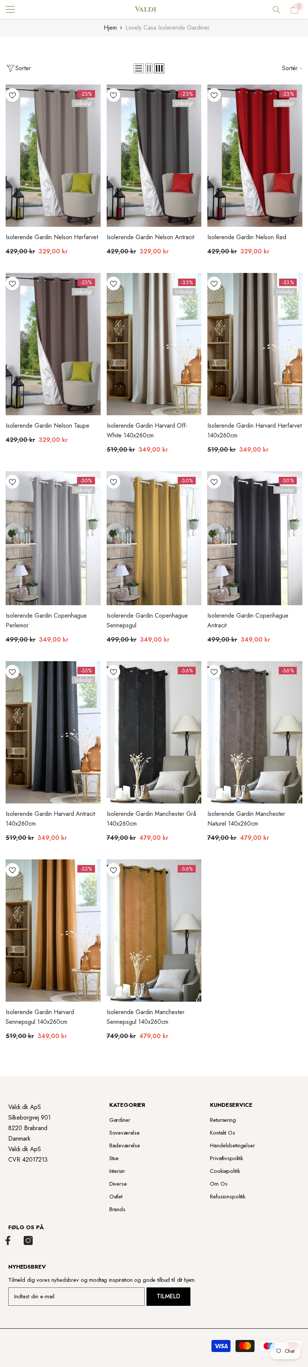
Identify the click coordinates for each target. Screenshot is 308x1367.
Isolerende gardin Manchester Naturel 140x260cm (246, 818)
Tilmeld (168, 1296)
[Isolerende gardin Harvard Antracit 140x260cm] (53, 732)
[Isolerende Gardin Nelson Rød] (254, 155)
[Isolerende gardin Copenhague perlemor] (53, 538)
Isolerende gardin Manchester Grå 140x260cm (151, 818)
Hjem (110, 27)
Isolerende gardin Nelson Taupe (47, 425)
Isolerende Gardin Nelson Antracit (150, 237)
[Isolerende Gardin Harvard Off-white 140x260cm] (154, 344)
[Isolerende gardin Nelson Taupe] (53, 344)
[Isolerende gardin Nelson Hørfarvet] (53, 155)
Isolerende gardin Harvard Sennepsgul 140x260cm (40, 1017)
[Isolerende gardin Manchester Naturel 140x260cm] (254, 732)
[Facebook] (7, 1240)
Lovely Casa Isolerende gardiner (167, 27)
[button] (138, 68)
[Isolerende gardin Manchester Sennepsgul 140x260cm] (154, 930)
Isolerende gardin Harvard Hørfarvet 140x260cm (254, 430)
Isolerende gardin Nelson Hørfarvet (52, 237)
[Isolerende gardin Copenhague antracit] (254, 538)
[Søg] (276, 9)
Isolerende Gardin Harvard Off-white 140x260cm (147, 430)
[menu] (10, 9)
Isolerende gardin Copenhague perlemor (46, 620)
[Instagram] (28, 1240)
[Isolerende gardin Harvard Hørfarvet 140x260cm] (254, 344)
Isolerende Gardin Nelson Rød (246, 237)
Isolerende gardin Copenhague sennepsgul (147, 620)
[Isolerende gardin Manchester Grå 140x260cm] (154, 732)
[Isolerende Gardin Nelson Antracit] (154, 155)
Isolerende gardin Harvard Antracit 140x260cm (50, 818)
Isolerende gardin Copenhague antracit (247, 620)
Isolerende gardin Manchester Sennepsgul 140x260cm (145, 1017)
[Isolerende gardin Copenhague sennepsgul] (154, 538)
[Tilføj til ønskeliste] (12, 95)
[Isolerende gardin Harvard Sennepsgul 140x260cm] (53, 930)
